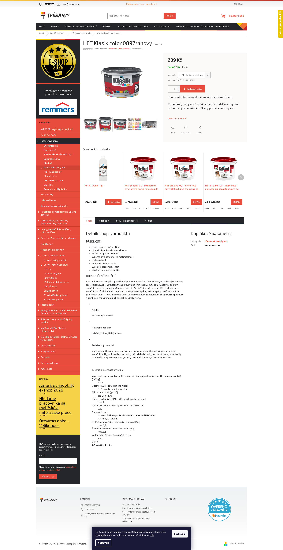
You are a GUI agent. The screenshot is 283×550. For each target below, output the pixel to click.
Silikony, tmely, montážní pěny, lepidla (56, 321)
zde (152, 535)
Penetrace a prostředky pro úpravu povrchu (58, 213)
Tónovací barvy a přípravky (54, 206)
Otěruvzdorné (51, 145)
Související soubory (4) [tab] (127, 220)
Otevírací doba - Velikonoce (54, 423)
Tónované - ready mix (54, 167)
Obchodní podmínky (131, 504)
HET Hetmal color (53, 180)
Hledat (169, 15)
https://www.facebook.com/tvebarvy (100, 515)
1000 (127, 208)
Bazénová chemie (50, 363)
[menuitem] (42, 27)
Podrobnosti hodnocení (119, 48)
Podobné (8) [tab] (104, 220)
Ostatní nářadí (48, 345)
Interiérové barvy (49, 141)
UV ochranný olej (52, 273)
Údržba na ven (51, 290)
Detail (156, 202)
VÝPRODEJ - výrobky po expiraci (56, 129)
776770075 (89, 509)
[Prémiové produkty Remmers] (58, 107)
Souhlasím (180, 534)
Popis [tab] (89, 220)
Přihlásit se (48, 476)
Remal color (50, 176)
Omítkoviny (47, 244)
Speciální (48, 185)
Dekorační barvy (52, 159)
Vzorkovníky (47, 194)
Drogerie (45, 357)
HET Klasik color (52, 172)
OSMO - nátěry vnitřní (55, 260)
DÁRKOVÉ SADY (48, 135)
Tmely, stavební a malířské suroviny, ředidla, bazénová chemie (59, 312)
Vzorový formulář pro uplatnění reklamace (136, 520)
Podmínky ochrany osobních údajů (137, 508)
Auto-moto (46, 369)
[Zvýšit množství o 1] (178, 87)
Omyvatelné (50, 150)
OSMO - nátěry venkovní (56, 264)
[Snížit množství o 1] (178, 90)
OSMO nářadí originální (55, 295)
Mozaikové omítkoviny (52, 249)
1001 (134, 208)
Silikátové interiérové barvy (57, 154)
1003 (148, 208)
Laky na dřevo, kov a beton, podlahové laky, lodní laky (54, 222)
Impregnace (50, 278)
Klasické (48, 163)
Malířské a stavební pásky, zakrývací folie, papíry (59, 338)
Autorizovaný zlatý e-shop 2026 (56, 387)
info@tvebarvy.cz (92, 504)
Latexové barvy (48, 200)
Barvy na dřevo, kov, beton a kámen (58, 238)
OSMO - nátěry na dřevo (52, 255)
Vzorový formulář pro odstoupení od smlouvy (138, 513)
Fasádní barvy (47, 304)
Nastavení (103, 542)
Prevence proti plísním (55, 189)
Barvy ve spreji (48, 351)
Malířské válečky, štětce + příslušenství (53, 330)
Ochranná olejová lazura (56, 282)
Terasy (47, 269)
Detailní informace (176, 118)
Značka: (137, 48)
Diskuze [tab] (148, 220)
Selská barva (50, 286)
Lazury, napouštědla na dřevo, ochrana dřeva (56, 231)
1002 (141, 208)
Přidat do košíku (194, 89)
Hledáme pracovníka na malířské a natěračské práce (55, 405)
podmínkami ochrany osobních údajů (58, 468)
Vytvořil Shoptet (237, 543)
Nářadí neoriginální (53, 299)
